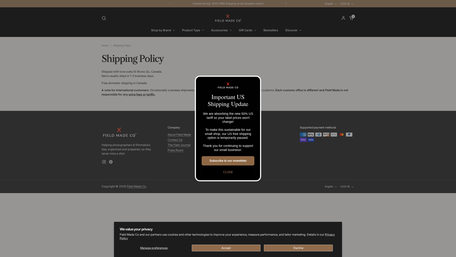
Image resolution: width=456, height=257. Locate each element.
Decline (298, 248)
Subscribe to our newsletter (228, 160)
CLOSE (228, 172)
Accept (226, 248)
